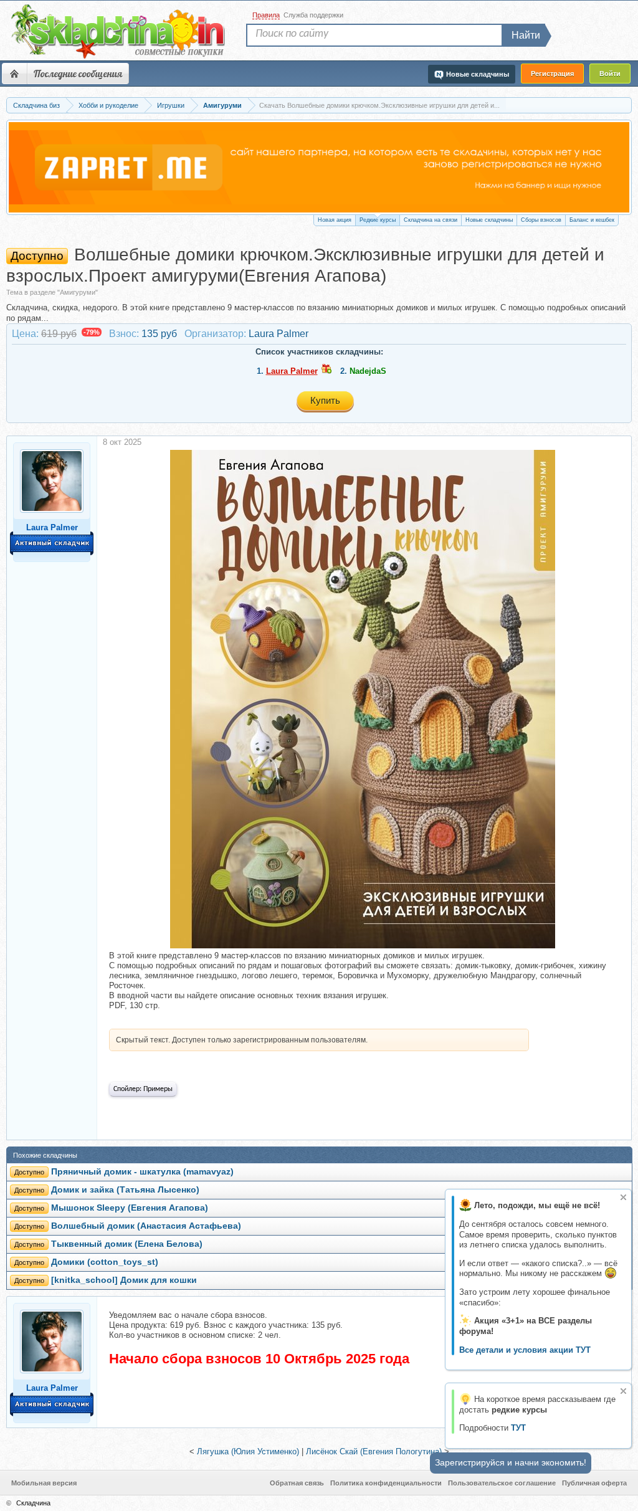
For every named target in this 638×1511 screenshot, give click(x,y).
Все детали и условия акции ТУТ (525, 1350)
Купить (325, 400)
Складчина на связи (430, 220)
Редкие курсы (377, 220)
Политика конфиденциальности (386, 1483)
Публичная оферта (594, 1483)
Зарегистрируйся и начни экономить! (510, 1462)
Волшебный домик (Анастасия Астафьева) (146, 1226)
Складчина (33, 1503)
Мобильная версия (44, 1483)
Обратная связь (297, 1483)
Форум (14, 73)
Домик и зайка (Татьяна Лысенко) (125, 1189)
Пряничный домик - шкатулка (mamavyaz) (142, 1171)
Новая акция (334, 220)
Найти (526, 35)
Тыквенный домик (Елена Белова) (126, 1244)
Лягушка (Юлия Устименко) (248, 1451)
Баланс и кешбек (591, 220)
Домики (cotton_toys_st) (104, 1262)
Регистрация (552, 73)
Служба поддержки (313, 15)
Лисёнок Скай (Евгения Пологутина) (374, 1451)
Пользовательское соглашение (502, 1483)
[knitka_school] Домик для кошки (124, 1280)
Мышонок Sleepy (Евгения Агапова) (129, 1208)
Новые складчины (489, 220)
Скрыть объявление (623, 1197)
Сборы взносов (541, 220)
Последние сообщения (78, 73)
